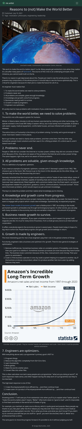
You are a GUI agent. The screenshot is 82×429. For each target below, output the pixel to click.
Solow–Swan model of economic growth (20, 205)
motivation (13, 16)
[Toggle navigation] (77, 3)
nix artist (9, 3)
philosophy (22, 16)
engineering (32, 16)
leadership (42, 16)
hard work (27, 72)
